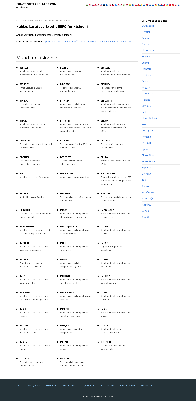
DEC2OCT (65, 157)
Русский (146, 142)
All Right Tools (147, 385)
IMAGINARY (107, 210)
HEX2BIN (65, 193)
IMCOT (64, 243)
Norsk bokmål (149, 118)
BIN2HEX (105, 84)
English (146, 56)
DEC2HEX (25, 157)
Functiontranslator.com (36, 4)
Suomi (145, 62)
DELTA (104, 157)
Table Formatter (127, 385)
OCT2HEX (65, 358)
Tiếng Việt (147, 198)
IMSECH (64, 309)
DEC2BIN (105, 140)
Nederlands (148, 50)
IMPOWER (25, 292)
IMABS (63, 210)
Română (146, 136)
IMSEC (23, 309)
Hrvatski (146, 31)
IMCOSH (24, 243)
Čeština (146, 38)
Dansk (145, 44)
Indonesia (147, 93)
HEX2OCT (25, 210)
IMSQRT (64, 325)
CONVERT (65, 140)
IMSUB (104, 325)
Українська (148, 192)
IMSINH (24, 325)
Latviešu (146, 105)
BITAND (64, 100)
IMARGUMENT (28, 226)
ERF (21, 173)
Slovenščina (148, 161)
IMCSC (104, 243)
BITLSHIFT (106, 100)
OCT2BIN (106, 342)
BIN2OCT (25, 100)
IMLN (23, 276)
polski (145, 124)
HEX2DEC (106, 193)
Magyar (146, 87)
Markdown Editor (71, 385)
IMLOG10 (65, 276)
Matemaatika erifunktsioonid (49, 20)
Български (148, 25)
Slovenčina (148, 155)
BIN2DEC (65, 84)
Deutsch (146, 75)
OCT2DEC (25, 358)
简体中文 (146, 204)
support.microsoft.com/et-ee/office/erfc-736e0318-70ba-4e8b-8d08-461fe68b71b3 (87, 41)
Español (146, 167)
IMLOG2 (105, 276)
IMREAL (105, 292)
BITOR (23, 120)
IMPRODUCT (67, 292)
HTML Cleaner (107, 385)
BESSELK (105, 67)
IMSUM (24, 342)
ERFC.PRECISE (108, 173)
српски (146, 149)
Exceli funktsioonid (24, 20)
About (19, 385)
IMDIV (63, 259)
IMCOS (104, 226)
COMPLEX (25, 140)
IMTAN (64, 342)
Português (147, 130)
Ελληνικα (147, 81)
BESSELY (24, 84)
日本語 (145, 210)
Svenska (146, 173)
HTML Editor (51, 385)
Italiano (146, 99)
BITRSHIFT (66, 120)
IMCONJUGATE (68, 226)
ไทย (144, 179)
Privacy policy (33, 385)
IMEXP (104, 259)
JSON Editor (89, 385)
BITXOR (105, 120)
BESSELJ (64, 67)
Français (146, 68)
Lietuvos (146, 112)
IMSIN (104, 309)
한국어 (145, 217)
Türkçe (146, 186)
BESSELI (24, 67)
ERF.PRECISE (66, 173)
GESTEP (24, 193)
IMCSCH (24, 259)
